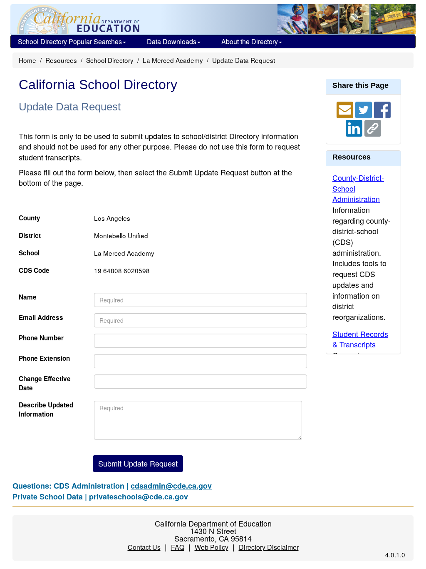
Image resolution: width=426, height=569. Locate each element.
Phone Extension (44, 358)
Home (27, 60)
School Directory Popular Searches (70, 41)
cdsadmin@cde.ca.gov (171, 485)
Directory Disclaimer (269, 547)
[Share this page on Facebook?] (382, 108)
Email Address (41, 317)
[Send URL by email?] (346, 108)
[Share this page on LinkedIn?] (355, 127)
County (29, 218)
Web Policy (211, 547)
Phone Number (41, 338)
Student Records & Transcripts (360, 339)
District (30, 235)
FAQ (177, 547)
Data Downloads (171, 41)
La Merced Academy (173, 60)
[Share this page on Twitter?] (364, 108)
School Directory (110, 60)
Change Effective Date (45, 383)
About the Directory (249, 41)
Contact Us (144, 547)
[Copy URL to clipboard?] (372, 127)
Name (28, 297)
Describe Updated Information (46, 410)
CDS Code (34, 270)
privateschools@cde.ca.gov (138, 496)
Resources (61, 60)
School (29, 253)
